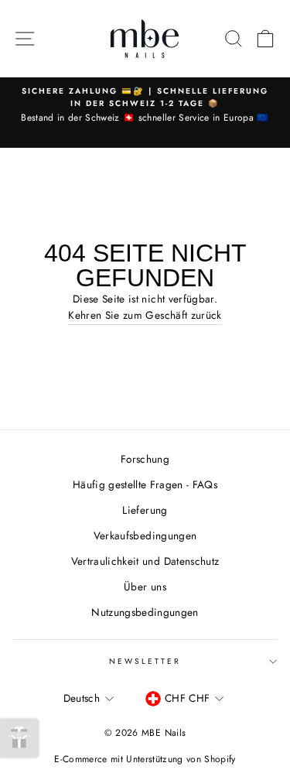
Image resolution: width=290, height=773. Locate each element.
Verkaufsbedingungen (145, 535)
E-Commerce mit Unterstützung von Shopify (145, 759)
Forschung (145, 459)
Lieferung (144, 510)
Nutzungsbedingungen (144, 612)
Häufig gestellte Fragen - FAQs (145, 484)
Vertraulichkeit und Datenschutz (145, 561)
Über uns (145, 586)
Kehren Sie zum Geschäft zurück (144, 315)
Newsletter (145, 661)
